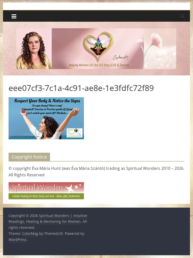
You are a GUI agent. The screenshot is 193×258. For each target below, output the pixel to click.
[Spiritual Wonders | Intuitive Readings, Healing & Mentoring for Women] (96, 24)
